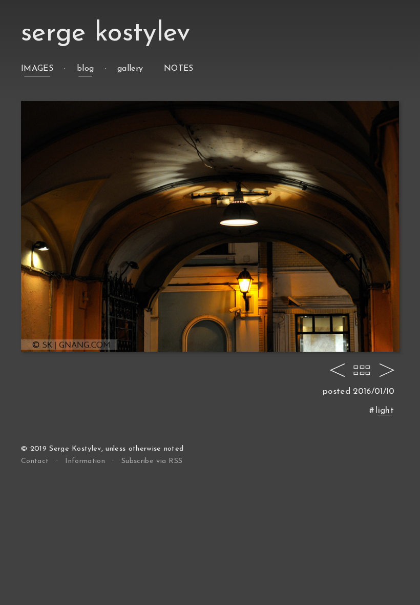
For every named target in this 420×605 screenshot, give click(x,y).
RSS (151, 461)
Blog (85, 69)
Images (37, 69)
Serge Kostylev (105, 33)
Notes (179, 69)
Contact (35, 461)
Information (85, 461)
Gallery (130, 69)
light (384, 410)
